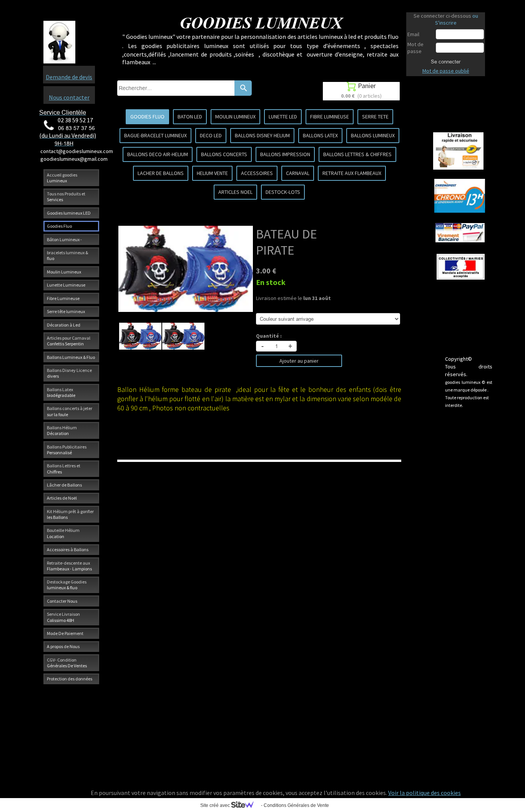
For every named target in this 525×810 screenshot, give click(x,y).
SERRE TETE (375, 116)
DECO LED (211, 135)
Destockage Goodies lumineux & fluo (66, 584)
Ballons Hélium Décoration (62, 430)
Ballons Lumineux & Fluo (71, 357)
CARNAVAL (297, 173)
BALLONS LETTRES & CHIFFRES (357, 154)
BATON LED (190, 116)
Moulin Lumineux (64, 272)
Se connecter (445, 61)
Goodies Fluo (59, 226)
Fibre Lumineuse (63, 298)
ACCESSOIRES (257, 173)
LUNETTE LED (283, 116)
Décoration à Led (63, 325)
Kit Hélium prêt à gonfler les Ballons (70, 514)
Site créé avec (215, 805)
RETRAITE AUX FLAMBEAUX (351, 173)
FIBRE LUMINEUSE (329, 116)
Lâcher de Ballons (64, 485)
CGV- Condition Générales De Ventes (67, 662)
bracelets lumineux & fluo (67, 255)
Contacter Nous (62, 601)
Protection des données (69, 679)
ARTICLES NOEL (235, 191)
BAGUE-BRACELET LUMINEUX (155, 135)
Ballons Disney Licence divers (69, 373)
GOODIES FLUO (147, 116)
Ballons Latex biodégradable (61, 392)
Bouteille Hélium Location (63, 533)
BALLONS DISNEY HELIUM (262, 135)
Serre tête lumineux (66, 311)
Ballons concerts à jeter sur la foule (69, 411)
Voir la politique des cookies (424, 793)
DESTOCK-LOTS (283, 191)
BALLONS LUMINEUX (373, 135)
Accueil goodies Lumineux (62, 177)
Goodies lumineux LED (69, 213)
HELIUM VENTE (212, 173)
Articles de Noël (62, 498)
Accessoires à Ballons (67, 549)
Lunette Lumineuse (66, 285)
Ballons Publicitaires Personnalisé (66, 449)
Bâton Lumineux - (64, 239)
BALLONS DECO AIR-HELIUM (157, 154)
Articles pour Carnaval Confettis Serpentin (68, 341)
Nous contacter (69, 97)
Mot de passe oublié (445, 70)
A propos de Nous (63, 646)
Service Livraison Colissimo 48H (63, 617)
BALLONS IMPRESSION (285, 154)
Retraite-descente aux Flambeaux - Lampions (69, 566)
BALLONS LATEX (320, 135)
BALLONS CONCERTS (224, 154)
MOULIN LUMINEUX (235, 116)
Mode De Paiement (65, 633)
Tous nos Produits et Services (66, 196)
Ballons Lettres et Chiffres (63, 468)
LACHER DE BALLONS (161, 173)
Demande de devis (69, 77)
